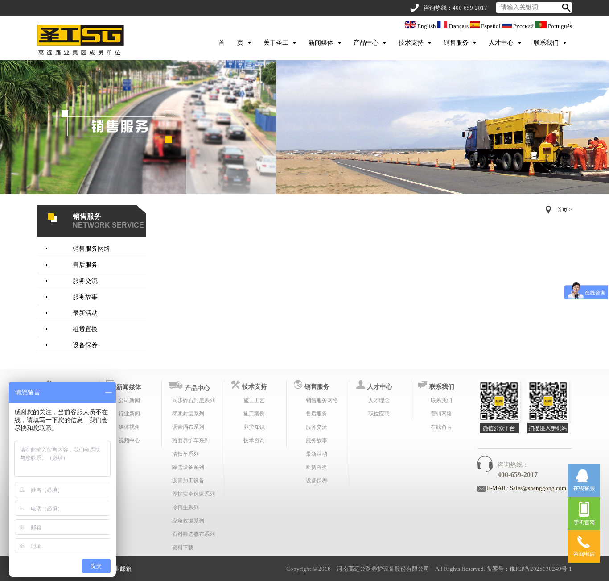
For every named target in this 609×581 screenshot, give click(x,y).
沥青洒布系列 (188, 427)
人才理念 (379, 400)
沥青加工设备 (188, 480)
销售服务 (456, 42)
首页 (562, 210)
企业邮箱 (120, 568)
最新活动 (85, 313)
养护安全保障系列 (193, 494)
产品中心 (366, 42)
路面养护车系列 (191, 440)
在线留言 (441, 427)
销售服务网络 (91, 248)
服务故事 (85, 297)
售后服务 (85, 264)
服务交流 (85, 281)
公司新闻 (129, 400)
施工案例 (254, 414)
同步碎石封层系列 (193, 400)
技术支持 (411, 42)
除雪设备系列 (188, 467)
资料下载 (182, 547)
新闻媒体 (321, 42)
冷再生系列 (185, 507)
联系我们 (546, 42)
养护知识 (254, 427)
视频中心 (129, 440)
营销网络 (441, 414)
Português (559, 26)
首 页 (230, 42)
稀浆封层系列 (188, 414)
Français (458, 26)
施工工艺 (254, 400)
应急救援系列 (188, 521)
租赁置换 (85, 329)
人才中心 (501, 42)
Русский (523, 26)
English (426, 26)
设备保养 (85, 345)
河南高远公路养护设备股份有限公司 (383, 568)
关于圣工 (275, 42)
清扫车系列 (185, 454)
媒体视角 (129, 427)
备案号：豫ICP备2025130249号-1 (529, 568)
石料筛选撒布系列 (193, 534)
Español (491, 26)
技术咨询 (254, 440)
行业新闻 (129, 414)
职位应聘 (379, 414)
